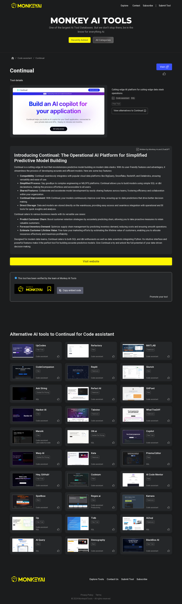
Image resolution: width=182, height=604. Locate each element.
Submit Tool (127, 579)
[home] (26, 5)
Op (37, 517)
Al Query (40, 539)
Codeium (96, 474)
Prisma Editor (153, 453)
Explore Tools (97, 579)
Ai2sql (149, 517)
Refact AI (96, 388)
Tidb (93, 517)
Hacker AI (41, 409)
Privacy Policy (87, 595)
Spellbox (41, 496)
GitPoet (150, 388)
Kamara (150, 496)
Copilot (150, 431)
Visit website (91, 261)
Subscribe (142, 579)
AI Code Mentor (154, 474)
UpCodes (41, 345)
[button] (124, 5)
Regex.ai (96, 496)
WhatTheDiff (153, 409)
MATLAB (151, 345)
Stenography (98, 539)
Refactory (96, 345)
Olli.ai (94, 431)
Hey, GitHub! (42, 474)
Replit (94, 366)
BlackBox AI (152, 539)
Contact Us (112, 579)
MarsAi (39, 431)
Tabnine (95, 409)
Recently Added (79, 40)
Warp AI (40, 453)
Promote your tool (159, 296)
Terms (98, 595)
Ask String (41, 388)
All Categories (103, 40)
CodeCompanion (45, 366)
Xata (93, 453)
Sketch (150, 366)
